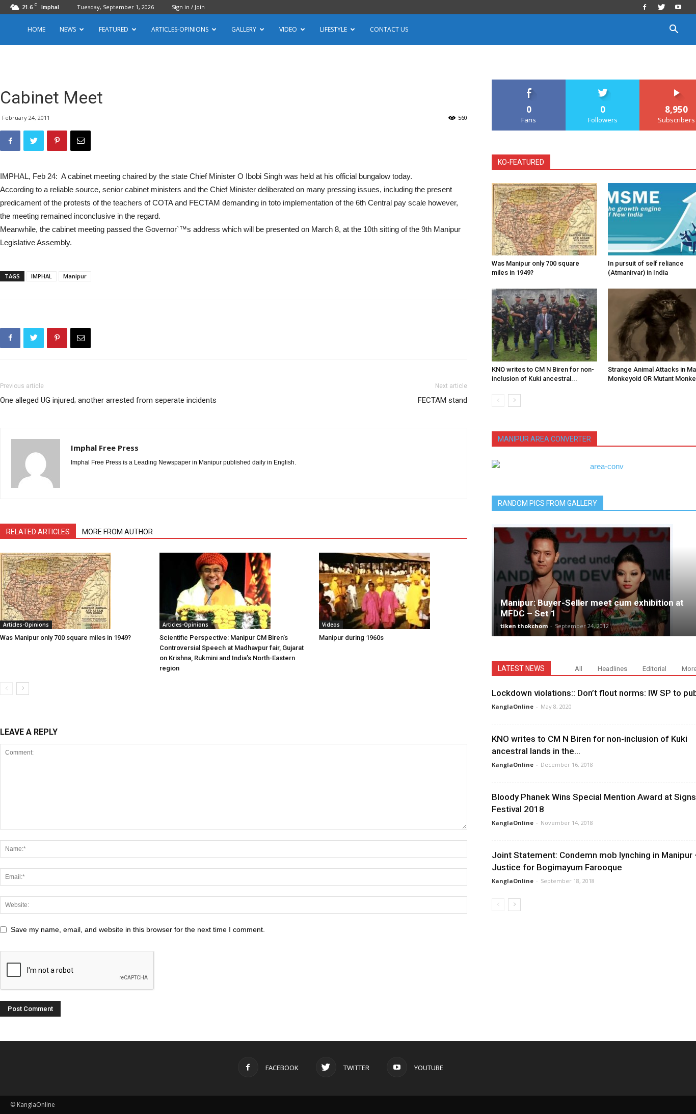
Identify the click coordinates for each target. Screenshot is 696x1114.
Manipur (75, 276)
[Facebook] (644, 7)
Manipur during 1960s (351, 637)
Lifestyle (333, 29)
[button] (673, 30)
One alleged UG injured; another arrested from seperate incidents (108, 400)
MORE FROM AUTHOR (117, 532)
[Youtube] (678, 7)
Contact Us (389, 29)
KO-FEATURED (521, 162)
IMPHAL (41, 276)
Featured (113, 29)
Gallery (243, 29)
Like (529, 83)
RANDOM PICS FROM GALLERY (547, 503)
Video (288, 29)
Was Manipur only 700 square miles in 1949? (65, 637)
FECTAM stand (442, 400)
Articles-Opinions (179, 29)
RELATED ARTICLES (38, 532)
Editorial (654, 668)
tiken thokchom (524, 626)
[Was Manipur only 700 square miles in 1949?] (74, 591)
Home (36, 29)
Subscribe (676, 83)
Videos (331, 624)
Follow (603, 83)
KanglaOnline (512, 706)
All (578, 668)
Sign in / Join (188, 7)
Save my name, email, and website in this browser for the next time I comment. (138, 929)
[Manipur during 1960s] (393, 591)
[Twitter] (661, 7)
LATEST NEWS (521, 668)
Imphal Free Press (105, 448)
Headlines (612, 668)
